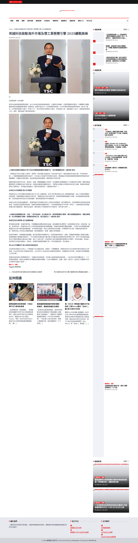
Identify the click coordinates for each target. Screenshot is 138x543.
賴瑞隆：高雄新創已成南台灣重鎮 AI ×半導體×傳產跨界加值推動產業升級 (116, 47)
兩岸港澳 (30, 21)
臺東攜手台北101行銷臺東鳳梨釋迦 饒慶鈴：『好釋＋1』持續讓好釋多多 (116, 244)
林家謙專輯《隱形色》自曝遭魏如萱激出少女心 (116, 168)
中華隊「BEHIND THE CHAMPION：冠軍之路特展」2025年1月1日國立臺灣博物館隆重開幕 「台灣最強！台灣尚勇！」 (116, 146)
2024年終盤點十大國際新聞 (105, 115)
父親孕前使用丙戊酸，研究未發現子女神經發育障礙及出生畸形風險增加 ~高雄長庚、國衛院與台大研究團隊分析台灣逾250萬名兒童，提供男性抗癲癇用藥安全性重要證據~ (117, 60)
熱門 (103, 88)
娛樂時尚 (55, 21)
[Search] (127, 20)
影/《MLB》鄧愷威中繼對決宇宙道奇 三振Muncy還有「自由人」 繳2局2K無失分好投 (77, 306)
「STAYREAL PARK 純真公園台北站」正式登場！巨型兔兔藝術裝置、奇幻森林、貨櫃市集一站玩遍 (116, 157)
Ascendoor (75, 540)
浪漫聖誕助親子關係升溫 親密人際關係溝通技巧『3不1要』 (116, 386)
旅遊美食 (72, 21)
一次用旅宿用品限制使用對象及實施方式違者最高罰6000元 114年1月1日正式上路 (111, 506)
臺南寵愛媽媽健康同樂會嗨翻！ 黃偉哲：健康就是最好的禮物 (49, 305)
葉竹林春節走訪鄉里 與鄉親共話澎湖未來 (110, 90)
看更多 (125, 29)
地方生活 (89, 21)
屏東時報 (18, 267)
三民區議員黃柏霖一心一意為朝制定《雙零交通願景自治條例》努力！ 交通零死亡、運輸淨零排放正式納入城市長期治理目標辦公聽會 (116, 37)
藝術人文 (81, 21)
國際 (23, 21)
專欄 (17, 21)
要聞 (11, 21)
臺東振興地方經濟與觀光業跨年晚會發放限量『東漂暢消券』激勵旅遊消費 (111, 480)
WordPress (92, 540)
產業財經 (38, 21)
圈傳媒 (49, 540)
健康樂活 (64, 21)
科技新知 (47, 21)
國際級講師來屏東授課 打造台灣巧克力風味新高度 (21, 305)
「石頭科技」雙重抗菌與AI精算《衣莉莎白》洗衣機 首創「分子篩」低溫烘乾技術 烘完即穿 (116, 133)
